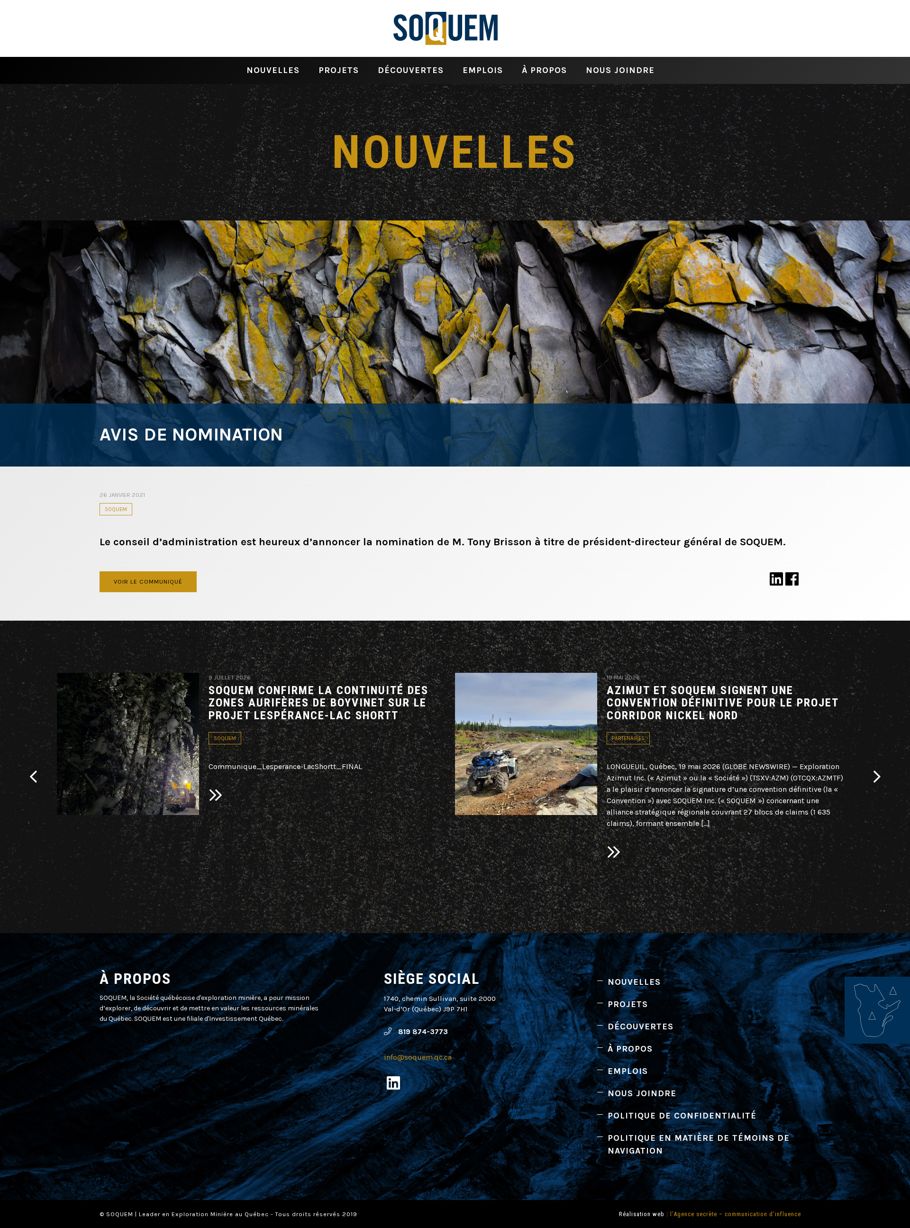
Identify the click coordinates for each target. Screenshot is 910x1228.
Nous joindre (620, 70)
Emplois (483, 70)
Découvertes (411, 70)
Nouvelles (273, 70)
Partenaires (628, 738)
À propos (544, 70)
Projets (338, 70)
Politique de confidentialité (682, 1115)
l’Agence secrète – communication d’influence (735, 1214)
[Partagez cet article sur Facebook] (792, 582)
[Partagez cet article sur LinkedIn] (776, 582)
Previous (33, 776)
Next (877, 776)
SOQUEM (116, 509)
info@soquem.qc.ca (418, 1057)
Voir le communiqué (148, 581)
